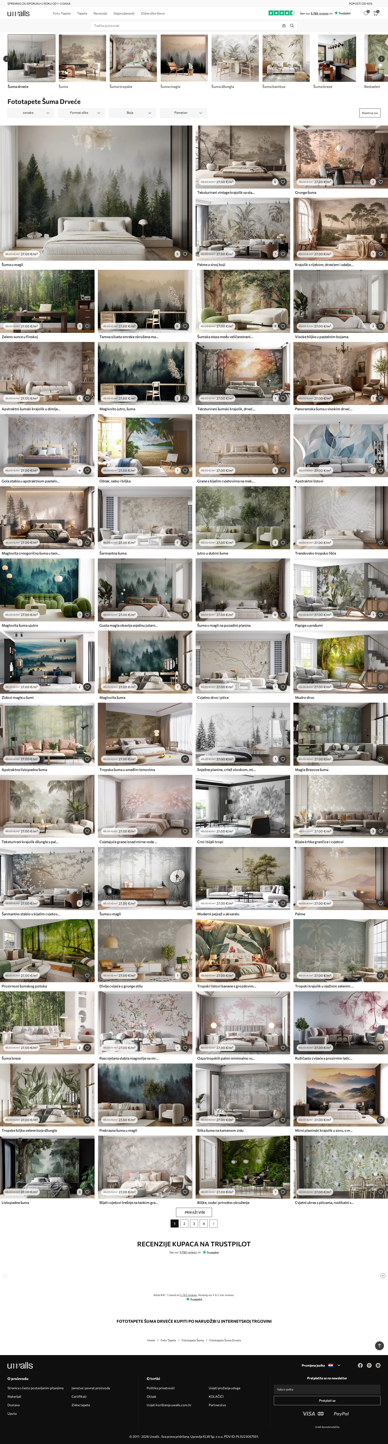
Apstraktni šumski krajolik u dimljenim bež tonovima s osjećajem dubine (31, 409)
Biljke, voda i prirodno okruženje (223, 1202)
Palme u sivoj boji (211, 264)
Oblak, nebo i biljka (115, 481)
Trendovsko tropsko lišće (315, 553)
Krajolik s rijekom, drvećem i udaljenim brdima (324, 264)
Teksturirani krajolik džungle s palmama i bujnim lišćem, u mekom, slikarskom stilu (31, 842)
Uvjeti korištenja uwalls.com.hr (169, 1405)
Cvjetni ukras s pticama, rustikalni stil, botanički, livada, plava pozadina (324, 1202)
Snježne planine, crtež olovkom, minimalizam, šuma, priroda (226, 769)
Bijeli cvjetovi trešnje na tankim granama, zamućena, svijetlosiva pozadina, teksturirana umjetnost (128, 1202)
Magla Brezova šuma (311, 769)
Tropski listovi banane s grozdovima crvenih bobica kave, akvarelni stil (226, 986)
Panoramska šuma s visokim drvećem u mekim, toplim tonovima (324, 409)
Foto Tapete (168, 1340)
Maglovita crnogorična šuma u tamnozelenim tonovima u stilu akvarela (31, 553)
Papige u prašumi (309, 625)
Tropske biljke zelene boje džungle (29, 1130)
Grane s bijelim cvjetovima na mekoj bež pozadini (226, 481)
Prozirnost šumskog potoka (24, 986)
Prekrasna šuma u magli (118, 1130)
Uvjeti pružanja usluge (224, 1388)
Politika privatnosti (161, 1388)
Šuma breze (11, 1058)
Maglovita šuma (112, 697)
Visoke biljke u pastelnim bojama (321, 336)
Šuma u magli (12, 264)
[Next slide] (381, 59)
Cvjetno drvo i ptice (213, 697)
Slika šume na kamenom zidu (220, 1130)
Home (151, 1340)
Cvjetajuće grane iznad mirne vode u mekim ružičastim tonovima (128, 842)
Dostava (13, 1405)
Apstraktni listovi (309, 481)
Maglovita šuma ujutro (20, 625)
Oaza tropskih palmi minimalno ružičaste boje (226, 1058)
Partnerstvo (217, 1405)
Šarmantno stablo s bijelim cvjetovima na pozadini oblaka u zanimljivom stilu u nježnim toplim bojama (31, 914)
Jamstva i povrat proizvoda (91, 1388)
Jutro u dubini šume (212, 553)
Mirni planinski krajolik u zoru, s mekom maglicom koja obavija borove (324, 1130)
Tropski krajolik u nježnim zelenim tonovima (324, 986)
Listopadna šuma (15, 1202)
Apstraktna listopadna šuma (24, 769)
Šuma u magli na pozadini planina (224, 625)
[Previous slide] (6, 59)
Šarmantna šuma (113, 553)
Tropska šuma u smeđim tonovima (127, 769)
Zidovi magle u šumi (18, 697)
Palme (300, 914)
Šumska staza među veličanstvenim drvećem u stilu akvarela (226, 336)
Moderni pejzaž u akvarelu (218, 914)
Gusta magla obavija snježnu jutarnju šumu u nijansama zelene (128, 625)
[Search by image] (284, 25)
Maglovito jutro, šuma (117, 409)
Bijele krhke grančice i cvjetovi (319, 842)
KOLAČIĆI (216, 1396)
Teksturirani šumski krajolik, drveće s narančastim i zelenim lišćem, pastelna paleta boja (226, 409)
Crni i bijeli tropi (210, 842)
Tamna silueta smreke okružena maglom (128, 336)
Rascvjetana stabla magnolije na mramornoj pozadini (128, 1058)
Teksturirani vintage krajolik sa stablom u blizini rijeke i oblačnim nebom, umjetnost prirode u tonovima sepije (226, 192)
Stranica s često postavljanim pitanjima (35, 1388)
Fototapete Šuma (193, 1340)
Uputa (12, 1413)
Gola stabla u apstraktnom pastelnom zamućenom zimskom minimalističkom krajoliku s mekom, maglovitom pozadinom (31, 481)
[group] (82, 61)
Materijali (14, 1396)
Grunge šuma (305, 192)
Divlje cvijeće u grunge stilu (121, 986)
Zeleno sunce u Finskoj (20, 336)
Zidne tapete (81, 1405)
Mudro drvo (304, 697)
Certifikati (79, 1396)
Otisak (151, 1396)
